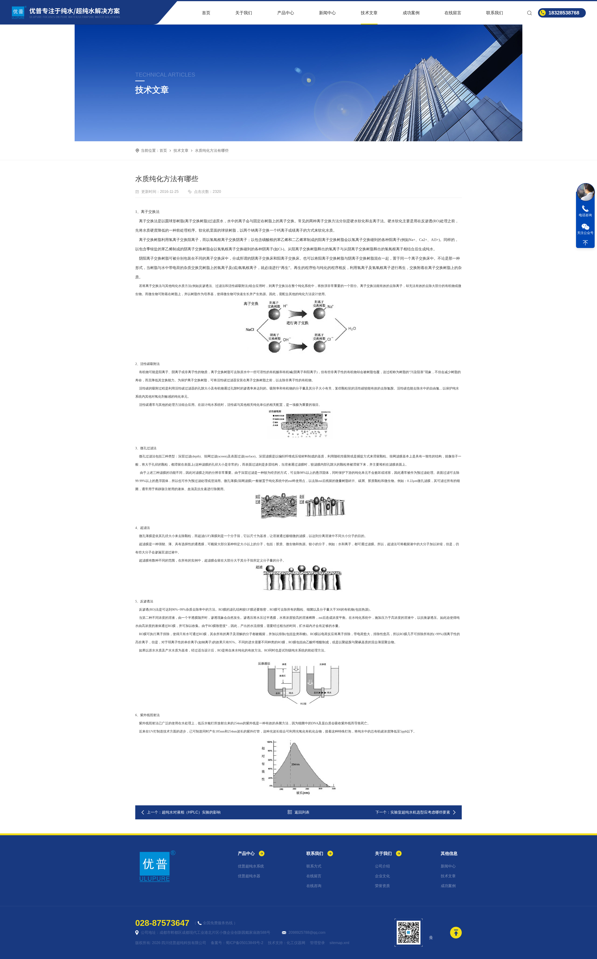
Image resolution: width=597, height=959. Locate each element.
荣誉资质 (382, 886)
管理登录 (317, 943)
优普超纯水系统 (251, 866)
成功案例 (411, 13)
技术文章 (369, 13)
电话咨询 (585, 215)
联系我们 (494, 13)
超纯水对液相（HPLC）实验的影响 (191, 812)
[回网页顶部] (585, 243)
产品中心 (285, 13)
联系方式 (313, 866)
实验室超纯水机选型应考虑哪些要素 (420, 812)
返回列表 (302, 812)
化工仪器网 (296, 943)
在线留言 (452, 13)
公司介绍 (382, 866)
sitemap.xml (339, 943)
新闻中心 (327, 13)
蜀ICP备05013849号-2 (244, 943)
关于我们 (243, 13)
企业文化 (382, 876)
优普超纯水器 (249, 876)
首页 (206, 13)
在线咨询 (313, 886)
